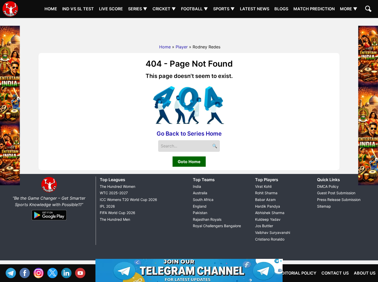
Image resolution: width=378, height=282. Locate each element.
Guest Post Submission (336, 193)
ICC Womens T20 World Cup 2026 (128, 199)
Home (50, 8)
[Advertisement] (189, 29)
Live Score (111, 8)
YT (81, 272)
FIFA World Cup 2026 (117, 212)
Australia (200, 193)
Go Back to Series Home (189, 133)
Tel (12, 272)
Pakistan (200, 212)
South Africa (203, 199)
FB (26, 272)
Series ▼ (137, 8)
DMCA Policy (328, 186)
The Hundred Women (117, 186)
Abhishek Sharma (269, 212)
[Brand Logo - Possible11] (49, 191)
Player (182, 46)
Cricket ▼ (164, 8)
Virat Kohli (263, 186)
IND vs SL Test (78, 8)
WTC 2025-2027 (114, 193)
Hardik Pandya (267, 206)
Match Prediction (314, 8)
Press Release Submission (339, 199)
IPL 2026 (107, 206)
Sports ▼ (224, 8)
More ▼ (348, 8)
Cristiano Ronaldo (269, 239)
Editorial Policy (297, 273)
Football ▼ (194, 8)
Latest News (254, 8)
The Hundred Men (115, 219)
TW (53, 272)
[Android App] (49, 220)
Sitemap (324, 206)
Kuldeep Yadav (268, 219)
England (199, 206)
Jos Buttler (264, 226)
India (197, 186)
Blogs (281, 8)
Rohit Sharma (266, 193)
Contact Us (335, 273)
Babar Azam (265, 199)
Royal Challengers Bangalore (217, 226)
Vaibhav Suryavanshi (272, 232)
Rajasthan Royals (207, 219)
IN (67, 272)
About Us (364, 273)
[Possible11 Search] (369, 9)
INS (39, 272)
